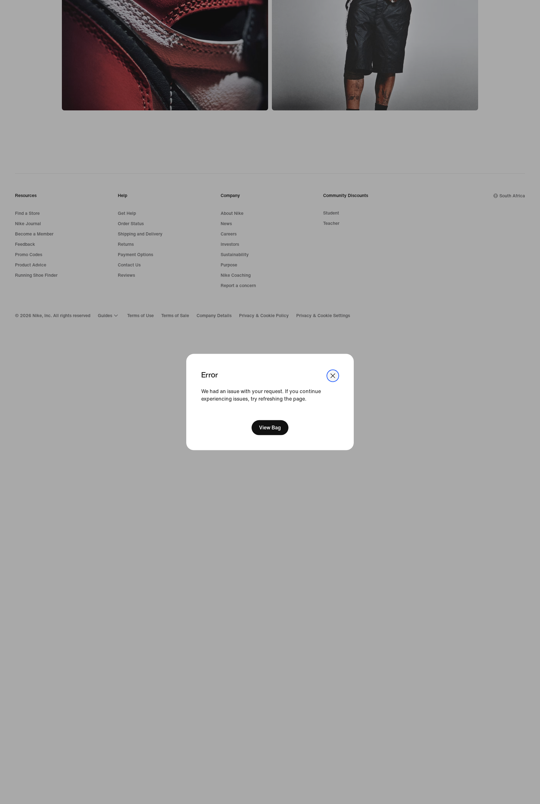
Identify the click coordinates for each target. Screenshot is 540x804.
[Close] (332, 375)
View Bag (270, 427)
